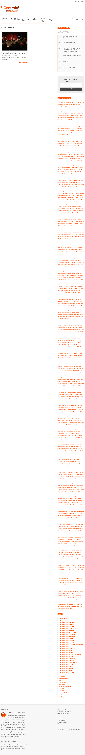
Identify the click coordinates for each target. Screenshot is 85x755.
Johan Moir (60, 327)
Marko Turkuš (62, 387)
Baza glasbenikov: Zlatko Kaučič (67, 672)
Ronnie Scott (67, 491)
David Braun (72, 206)
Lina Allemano (67, 364)
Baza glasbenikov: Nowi (65, 646)
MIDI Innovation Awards (68, 409)
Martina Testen (72, 390)
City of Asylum (65, 186)
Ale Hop (81, 113)
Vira (64, 578)
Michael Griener (73, 407)
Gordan (59, 277)
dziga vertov (69, 225)
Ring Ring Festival (70, 485)
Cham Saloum (76, 178)
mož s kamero (63, 424)
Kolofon (61, 680)
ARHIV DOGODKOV (63, 618)
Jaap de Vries (60, 310)
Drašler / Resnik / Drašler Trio (66, 221)
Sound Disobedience (66, 519)
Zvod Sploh (75, 595)
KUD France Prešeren (64, 355)
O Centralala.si (62, 684)
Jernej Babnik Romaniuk (72, 323)
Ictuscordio (70, 288)
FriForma (62, 258)
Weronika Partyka (76, 580)
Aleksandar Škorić (61, 115)
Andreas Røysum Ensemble (63, 132)
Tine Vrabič (68, 558)
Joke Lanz (69, 329)
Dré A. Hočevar (75, 223)
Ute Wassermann (69, 571)
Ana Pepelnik (72, 128)
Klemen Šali (72, 344)
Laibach (59, 359)
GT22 (82, 279)
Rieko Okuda (65, 485)
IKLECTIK (67, 292)
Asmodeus (67, 145)
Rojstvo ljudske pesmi (64, 489)
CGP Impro (67, 178)
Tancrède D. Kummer (65, 539)
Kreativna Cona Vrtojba (62, 351)
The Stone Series (65, 554)
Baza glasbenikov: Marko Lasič (67, 642)
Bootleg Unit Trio (64, 158)
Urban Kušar (63, 569)
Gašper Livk (60, 264)
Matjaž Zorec (80, 396)
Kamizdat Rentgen (75, 338)
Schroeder (77, 502)
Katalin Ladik (63, 340)
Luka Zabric (64, 372)
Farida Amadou (76, 240)
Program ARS (73, 470)
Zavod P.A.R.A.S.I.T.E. (61, 591)
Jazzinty (76, 318)
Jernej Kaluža (80, 323)
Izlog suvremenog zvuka (68, 307)
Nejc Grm (71, 431)
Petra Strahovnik (72, 459)
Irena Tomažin (78, 303)
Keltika (77, 340)
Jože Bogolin (70, 333)
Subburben (69, 530)
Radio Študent (76, 474)
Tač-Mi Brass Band (72, 541)
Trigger (78, 565)
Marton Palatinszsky (70, 392)
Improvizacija (77, 294)
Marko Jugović (65, 385)
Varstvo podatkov (63, 692)
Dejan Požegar (62, 210)
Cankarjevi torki (78, 171)
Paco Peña (63, 452)
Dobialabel (77, 214)
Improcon (67, 294)
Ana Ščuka (77, 128)
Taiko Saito (76, 537)
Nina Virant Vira (69, 439)
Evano (61, 240)
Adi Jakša (70, 108)
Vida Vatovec (72, 576)
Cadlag (59, 171)
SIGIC (72, 509)
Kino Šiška (63, 344)
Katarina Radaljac (69, 340)
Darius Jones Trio (76, 204)
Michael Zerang (79, 407)
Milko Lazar (65, 413)
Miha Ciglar (60, 411)
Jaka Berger (67, 310)
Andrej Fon (66, 134)
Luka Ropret (60, 372)
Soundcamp (60, 519)
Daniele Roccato (60, 201)
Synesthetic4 (71, 535)
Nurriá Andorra (60, 444)
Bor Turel (71, 160)
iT (71, 305)
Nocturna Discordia (77, 439)
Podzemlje (70, 465)
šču (65, 606)
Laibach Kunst (63, 359)
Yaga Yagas (78, 582)
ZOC (72, 593)
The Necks (62, 552)
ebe (77, 225)
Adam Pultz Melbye (65, 108)
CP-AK (59, 195)
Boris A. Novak (74, 158)
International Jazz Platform (77, 301)
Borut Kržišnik (76, 160)
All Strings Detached (73, 121)
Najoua (75, 429)
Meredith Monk (72, 403)
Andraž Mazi (63, 130)
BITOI (60, 156)
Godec (81, 273)
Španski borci (69, 604)
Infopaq (59, 299)
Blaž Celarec (64, 156)
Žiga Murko (63, 608)
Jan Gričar (62, 312)
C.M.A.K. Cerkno (80, 169)
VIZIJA (60, 694)
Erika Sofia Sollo (60, 236)
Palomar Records (68, 452)
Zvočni (60, 696)
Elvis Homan (67, 232)
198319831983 (70, 102)
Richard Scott (60, 485)
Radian (59, 474)
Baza (60, 620)
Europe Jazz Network (74, 238)
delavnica (67, 210)
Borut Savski (81, 160)
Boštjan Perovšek (74, 162)
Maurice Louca (63, 400)
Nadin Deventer (71, 429)
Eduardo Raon (78, 227)
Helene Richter (71, 284)
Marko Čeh (67, 387)
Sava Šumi (78, 500)
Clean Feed (75, 188)
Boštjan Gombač (61, 162)
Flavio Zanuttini (79, 247)
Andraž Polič (67, 130)
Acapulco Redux (60, 106)
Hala (72, 281)
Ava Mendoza (78, 145)
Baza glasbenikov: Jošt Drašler (67, 634)
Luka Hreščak (65, 370)
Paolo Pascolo (74, 452)
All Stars (67, 121)
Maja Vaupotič (68, 377)
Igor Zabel (64, 292)
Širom (82, 602)
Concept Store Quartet (68, 193)
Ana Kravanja (77, 126)
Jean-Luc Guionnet (77, 320)
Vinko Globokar (60, 578)
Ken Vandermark (71, 342)
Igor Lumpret (71, 290)
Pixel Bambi (78, 463)
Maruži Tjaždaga (77, 392)
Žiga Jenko (78, 606)
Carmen (69, 173)
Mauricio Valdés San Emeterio (72, 400)
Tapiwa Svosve (64, 541)
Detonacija (76, 210)
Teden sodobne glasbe (71, 543)
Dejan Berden (77, 208)
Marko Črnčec (72, 387)
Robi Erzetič (62, 487)
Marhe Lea (72, 381)
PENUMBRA (64, 457)
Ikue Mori (71, 292)
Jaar (63, 310)
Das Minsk (63, 206)
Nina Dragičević (79, 437)
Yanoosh (62, 584)
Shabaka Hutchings (73, 506)
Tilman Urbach (75, 556)
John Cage (69, 327)
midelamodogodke (61, 409)
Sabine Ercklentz (61, 496)
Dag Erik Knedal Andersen (62, 199)
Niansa (63, 435)
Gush (67, 281)
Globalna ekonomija (76, 273)
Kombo (82, 346)
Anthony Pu (78, 141)
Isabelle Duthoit (68, 305)
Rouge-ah (68, 493)
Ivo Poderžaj (60, 307)
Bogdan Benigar (73, 156)
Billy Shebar (73, 154)
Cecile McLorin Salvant (64, 175)
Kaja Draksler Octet (64, 338)
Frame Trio (70, 251)
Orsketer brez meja (68, 448)
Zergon (59, 593)
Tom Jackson (62, 563)
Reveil (61, 483)
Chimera (65, 180)
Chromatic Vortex (65, 184)
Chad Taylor (71, 178)
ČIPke (68, 602)
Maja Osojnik (62, 377)
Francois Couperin (69, 253)
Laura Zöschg (78, 359)
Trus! (65, 567)
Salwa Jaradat (62, 498)
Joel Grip (76, 325)
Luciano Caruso (76, 368)
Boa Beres (68, 156)
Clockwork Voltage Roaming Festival (64, 191)
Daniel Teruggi (71, 201)
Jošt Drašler (80, 331)
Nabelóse (62, 429)
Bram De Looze (65, 165)
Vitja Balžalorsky (75, 578)
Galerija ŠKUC (70, 260)
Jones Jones (78, 329)
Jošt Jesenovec (60, 333)
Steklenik (59, 526)
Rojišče (59, 489)
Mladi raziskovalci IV (75, 418)
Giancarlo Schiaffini (75, 266)
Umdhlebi (59, 569)
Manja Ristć (82, 377)
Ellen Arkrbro (62, 232)
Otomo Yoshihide (74, 450)
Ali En (83, 119)
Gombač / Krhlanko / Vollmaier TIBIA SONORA (66, 275)
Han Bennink (81, 281)
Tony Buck (67, 563)
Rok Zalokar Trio (81, 489)
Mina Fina (80, 413)
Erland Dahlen (66, 236)
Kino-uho (79, 342)
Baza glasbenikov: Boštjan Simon (67, 628)
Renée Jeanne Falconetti (79, 478)
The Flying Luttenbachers (64, 550)
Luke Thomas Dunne (76, 372)
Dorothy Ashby (77, 219)
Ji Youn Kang (70, 325)
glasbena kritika (66, 271)
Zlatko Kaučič (68, 593)
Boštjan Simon (81, 162)
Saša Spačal (82, 500)
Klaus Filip (67, 344)
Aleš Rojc (79, 117)
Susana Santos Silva (64, 532)
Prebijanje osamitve (64, 688)
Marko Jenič (60, 385)
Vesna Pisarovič (67, 576)
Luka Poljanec (75, 370)
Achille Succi (66, 106)
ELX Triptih (72, 232)
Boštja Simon (60, 165)
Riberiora (80, 483)
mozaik (59, 424)
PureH (65, 472)
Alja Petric (59, 121)
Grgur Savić (76, 279)
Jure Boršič (65, 336)
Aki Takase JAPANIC (66, 113)
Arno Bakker (77, 143)
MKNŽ (72, 416)
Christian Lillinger (65, 182)
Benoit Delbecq (60, 152)
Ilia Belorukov (75, 292)
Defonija (73, 208)
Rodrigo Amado (73, 487)
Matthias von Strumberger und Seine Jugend (72, 398)
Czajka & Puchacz (80, 197)
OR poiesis (63, 448)
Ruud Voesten (77, 493)
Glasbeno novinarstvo (63, 273)
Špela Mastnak (75, 604)
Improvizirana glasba (61, 297)
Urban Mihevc (69, 569)
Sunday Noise (77, 530)
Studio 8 (64, 528)
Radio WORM (70, 474)
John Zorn (65, 329)
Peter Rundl (80, 457)
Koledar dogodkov (63, 678)
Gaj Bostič (65, 260)
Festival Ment (73, 245)
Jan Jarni (70, 312)
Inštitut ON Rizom (67, 303)
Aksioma (72, 113)
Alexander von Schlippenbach (68, 117)
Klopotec (75, 344)
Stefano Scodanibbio (79, 524)
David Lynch (77, 206)
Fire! (72, 247)
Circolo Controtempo (76, 184)
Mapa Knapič (71, 379)
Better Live (72, 152)
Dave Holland (67, 206)
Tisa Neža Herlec (78, 558)
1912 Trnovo (66, 102)
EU (61, 238)
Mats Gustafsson (61, 398)
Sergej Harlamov (81, 504)
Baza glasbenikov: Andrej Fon (66, 624)
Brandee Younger (71, 165)
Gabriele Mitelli (60, 260)
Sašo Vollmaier (66, 502)
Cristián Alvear (70, 197)
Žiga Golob (69, 606)
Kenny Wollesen (64, 342)
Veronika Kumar (60, 576)
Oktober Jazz (60, 446)
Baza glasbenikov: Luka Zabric (67, 638)
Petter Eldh (78, 459)
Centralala (63, 178)
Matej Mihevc (77, 394)
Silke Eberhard (76, 509)
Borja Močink (60, 160)
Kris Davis (63, 353)
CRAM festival (67, 195)
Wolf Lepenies (65, 582)
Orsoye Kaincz (74, 448)
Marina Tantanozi (64, 383)
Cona (58, 193)
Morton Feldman (81, 422)
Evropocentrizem (70, 240)
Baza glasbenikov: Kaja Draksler (67, 636)
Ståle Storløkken (63, 530)
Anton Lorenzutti (63, 143)
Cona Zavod (62, 193)
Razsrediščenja (71, 476)
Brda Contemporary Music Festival (66, 167)
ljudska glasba (69, 366)
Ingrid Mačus (65, 299)
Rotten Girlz (64, 493)
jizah (73, 325)
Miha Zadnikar (70, 411)
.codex (62, 102)
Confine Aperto (75, 193)
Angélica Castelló (67, 139)
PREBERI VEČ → (23, 62)
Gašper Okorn (65, 264)
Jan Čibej (64, 314)
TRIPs (59, 567)
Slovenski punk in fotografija (67, 515)
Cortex (83, 193)
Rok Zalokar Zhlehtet (61, 491)
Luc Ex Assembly (69, 368)
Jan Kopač (74, 312)
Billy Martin (69, 154)
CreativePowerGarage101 (74, 195)
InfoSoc (61, 299)
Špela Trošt (80, 604)
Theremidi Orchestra (75, 552)
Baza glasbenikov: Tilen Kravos (67, 658)
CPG (61, 195)
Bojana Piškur (79, 156)
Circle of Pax (70, 184)
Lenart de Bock (71, 362)
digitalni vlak (71, 212)
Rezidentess (65, 483)
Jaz (80, 314)
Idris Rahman (81, 288)
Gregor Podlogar (71, 279)
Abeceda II (70, 104)
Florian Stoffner (60, 249)
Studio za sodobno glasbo (70, 528)
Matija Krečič (63, 396)
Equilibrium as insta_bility (69, 234)
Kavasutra (74, 340)
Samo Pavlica (73, 498)
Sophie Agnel (73, 517)
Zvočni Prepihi (76, 597)
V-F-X (73, 571)
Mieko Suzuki (75, 409)
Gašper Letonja (81, 262)
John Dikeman (74, 327)
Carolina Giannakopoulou (75, 173)
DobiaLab (73, 214)
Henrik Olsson (76, 284)
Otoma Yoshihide (68, 450)
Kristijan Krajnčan (74, 353)
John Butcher (64, 327)
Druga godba (81, 221)
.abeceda (59, 102)
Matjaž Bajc (75, 396)
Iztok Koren (75, 307)
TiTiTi (59, 561)
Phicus (70, 461)
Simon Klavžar (60, 511)
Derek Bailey (71, 210)
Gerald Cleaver (60, 266)
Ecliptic (59, 227)
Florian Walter (65, 249)
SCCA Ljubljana (72, 502)
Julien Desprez (80, 333)
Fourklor (66, 251)
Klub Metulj (70, 346)
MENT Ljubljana (67, 403)
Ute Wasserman (63, 571)
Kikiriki (76, 342)
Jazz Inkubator (72, 318)
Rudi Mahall (72, 493)
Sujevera (72, 530)
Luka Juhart (70, 370)
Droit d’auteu (76, 221)
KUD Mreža (80, 355)
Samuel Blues (64, 500)
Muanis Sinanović (71, 424)
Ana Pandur (67, 128)
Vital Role (70, 578)
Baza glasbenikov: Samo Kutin (67, 650)
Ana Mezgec (63, 128)
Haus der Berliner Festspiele (63, 284)
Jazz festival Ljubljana (64, 318)
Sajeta (76, 496)
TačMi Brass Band (79, 541)
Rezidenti (69, 483)
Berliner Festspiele (66, 152)
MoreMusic (75, 422)
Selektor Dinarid (70, 504)
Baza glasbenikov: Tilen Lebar (66, 660)
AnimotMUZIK (73, 139)
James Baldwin (78, 310)
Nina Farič (60, 439)
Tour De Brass (63, 565)
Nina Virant (64, 439)
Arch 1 (74, 143)
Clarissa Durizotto (61, 188)
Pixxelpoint (60, 465)
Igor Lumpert (66, 290)
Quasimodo (79, 472)
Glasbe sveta (69, 273)
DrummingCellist (68, 223)
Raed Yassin (81, 474)
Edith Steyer (73, 227)
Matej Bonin (72, 394)
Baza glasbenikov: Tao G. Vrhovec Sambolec (70, 654)
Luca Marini (64, 368)
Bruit (60, 169)
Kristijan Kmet (67, 353)
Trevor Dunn (75, 565)
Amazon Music (60, 126)
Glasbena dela (62, 676)
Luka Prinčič (80, 370)
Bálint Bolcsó (74, 169)
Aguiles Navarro (76, 108)
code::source (73, 191)
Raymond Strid (65, 476)
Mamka (78, 377)
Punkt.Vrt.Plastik (61, 472)
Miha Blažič (81, 409)
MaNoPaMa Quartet (61, 379)
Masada (63, 394)
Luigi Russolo (60, 370)
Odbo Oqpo (65, 444)
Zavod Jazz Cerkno (68, 589)
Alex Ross (76, 117)
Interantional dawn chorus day (66, 301)
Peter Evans (69, 457)
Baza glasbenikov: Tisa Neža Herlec (68, 662)
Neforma (68, 431)
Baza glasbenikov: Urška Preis (66, 666)
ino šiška (77, 299)
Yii (64, 584)
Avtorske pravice (67, 147)
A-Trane (75, 102)
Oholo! (75, 444)
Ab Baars (59, 104)
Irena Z (82, 303)
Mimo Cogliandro (75, 413)
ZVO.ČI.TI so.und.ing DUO (67, 595)
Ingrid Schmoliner (72, 299)
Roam (75, 485)
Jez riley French (60, 325)
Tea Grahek (60, 543)
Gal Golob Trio (62, 262)
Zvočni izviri (70, 597)
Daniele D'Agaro (81, 199)
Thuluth (59, 556)
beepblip (73, 150)
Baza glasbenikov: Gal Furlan (66, 630)
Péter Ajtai (75, 472)
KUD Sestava (60, 357)
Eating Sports (73, 225)
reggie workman (72, 478)
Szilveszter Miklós (77, 535)
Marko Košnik (77, 385)
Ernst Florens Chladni (80, 236)
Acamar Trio (79, 104)
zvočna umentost (64, 597)
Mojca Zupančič (65, 420)
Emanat (75, 232)
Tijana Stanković (64, 556)
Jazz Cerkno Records (76, 316)
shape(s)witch (79, 506)
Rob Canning (78, 485)
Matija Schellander (69, 396)
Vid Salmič (82, 576)
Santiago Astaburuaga (71, 500)
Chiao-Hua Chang (61, 180)
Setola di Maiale (60, 506)
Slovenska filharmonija (73, 513)
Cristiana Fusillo (64, 197)
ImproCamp (63, 294)
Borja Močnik (65, 160)
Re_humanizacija (75, 483)
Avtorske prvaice (73, 147)
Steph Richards (69, 526)
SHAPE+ (59, 509)
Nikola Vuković (67, 437)
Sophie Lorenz (79, 517)
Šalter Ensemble (77, 602)
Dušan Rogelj (64, 225)
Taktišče (79, 537)
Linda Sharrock (76, 364)
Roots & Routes (72, 491)
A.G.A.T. (78, 102)
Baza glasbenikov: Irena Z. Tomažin (68, 632)
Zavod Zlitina (81, 591)
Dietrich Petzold (66, 212)
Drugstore (59, 223)
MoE (61, 420)
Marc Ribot (63, 381)
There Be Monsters (68, 552)
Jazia (82, 314)
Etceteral (59, 238)
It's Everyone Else (75, 305)
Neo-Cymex (65, 433)
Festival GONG (68, 245)
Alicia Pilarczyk (78, 119)
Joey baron (80, 325)
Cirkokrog (82, 184)
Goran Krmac (81, 275)
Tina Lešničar (63, 558)
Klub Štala (79, 346)
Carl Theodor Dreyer (64, 173)
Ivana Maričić (81, 305)
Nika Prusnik (61, 437)
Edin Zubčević (68, 227)
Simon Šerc (71, 511)
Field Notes (80, 245)
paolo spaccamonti (80, 452)
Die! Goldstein (80, 210)
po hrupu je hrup (78, 465)
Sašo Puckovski (60, 502)
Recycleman (67, 478)
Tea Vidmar (64, 543)
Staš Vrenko (68, 524)
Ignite (59, 290)
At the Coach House (72, 145)
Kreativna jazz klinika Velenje (71, 351)
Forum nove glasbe (61, 251)
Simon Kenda (81, 509)
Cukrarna (75, 197)
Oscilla (79, 448)
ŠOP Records (64, 604)
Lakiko (67, 359)
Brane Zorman (77, 165)
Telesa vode (77, 543)
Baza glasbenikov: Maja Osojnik (67, 640)
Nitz (73, 439)
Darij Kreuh (71, 204)
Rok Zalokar (75, 489)
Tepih (81, 543)
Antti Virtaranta (69, 143)
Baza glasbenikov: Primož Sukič (67, 648)
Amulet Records (66, 126)
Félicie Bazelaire (79, 258)
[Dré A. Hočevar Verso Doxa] (71, 599)
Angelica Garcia (60, 139)
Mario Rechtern (70, 383)
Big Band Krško (63, 154)
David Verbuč (63, 208)
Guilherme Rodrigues (61, 281)
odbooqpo (69, 444)
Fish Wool (74, 247)
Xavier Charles (73, 582)
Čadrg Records (63, 602)
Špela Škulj (60, 606)
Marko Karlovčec (71, 385)
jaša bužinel (71, 320)
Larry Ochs (73, 359)
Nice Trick (67, 435)
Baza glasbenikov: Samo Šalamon (68, 652)
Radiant (62, 474)
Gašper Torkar (80, 264)
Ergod (83, 234)
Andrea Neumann (78, 130)
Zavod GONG (62, 589)
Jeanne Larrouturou (64, 323)
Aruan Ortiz (62, 145)
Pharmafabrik (60, 461)
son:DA (66, 517)
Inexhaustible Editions (77, 297)
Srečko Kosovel (78, 522)
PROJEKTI (61, 690)
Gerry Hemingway (66, 266)
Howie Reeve (71, 286)
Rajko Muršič (60, 476)
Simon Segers (65, 511)
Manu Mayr (67, 379)
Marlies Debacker (61, 390)
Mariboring (76, 381)
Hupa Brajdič (60, 288)
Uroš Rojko (74, 569)
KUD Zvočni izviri (65, 357)
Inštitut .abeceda (61, 303)
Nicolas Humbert (77, 435)
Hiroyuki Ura (67, 286)
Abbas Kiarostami (64, 104)
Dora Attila (73, 219)
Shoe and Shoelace (67, 509)
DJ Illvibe (70, 214)
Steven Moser (74, 526)
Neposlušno (70, 433)
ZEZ (61, 593)
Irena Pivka (73, 303)
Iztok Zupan (80, 307)
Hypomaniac (65, 288)
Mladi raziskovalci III (67, 418)
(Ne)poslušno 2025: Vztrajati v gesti (13, 53)
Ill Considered (81, 292)
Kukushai (71, 357)
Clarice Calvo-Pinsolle (78, 186)
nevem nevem (75, 433)
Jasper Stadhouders (76, 314)
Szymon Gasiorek (63, 537)
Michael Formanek (61, 407)
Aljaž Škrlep (64, 121)
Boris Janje (80, 158)
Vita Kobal (66, 578)
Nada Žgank (66, 429)
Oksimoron (80, 444)
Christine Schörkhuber (73, 182)
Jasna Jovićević (69, 314)
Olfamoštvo (68, 446)
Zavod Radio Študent (68, 591)
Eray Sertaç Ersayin (77, 234)
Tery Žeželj (74, 545)
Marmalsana (66, 390)
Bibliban (76, 152)
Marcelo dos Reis (77, 379)
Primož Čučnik (67, 470)
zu (73, 593)
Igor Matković (76, 290)
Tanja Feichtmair (72, 539)
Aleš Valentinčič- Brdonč (66, 119)
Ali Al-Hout (73, 119)
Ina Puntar (71, 297)
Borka (69, 160)
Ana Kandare (72, 126)
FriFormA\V (67, 258)
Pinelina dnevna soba (71, 463)
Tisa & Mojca (72, 558)
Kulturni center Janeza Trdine (78, 357)
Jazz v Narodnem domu (64, 320)
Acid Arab (70, 106)
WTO (69, 582)
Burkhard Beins (69, 169)
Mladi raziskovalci (76, 416)
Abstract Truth (74, 104)
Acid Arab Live (75, 106)
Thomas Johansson (78, 554)
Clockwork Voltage (80, 188)
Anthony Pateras (73, 141)
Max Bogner (81, 400)
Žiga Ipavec (73, 606)
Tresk (71, 565)
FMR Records (71, 249)
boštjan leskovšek (67, 162)
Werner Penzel (70, 580)
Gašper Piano (70, 264)
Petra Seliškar (66, 459)
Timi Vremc (80, 556)
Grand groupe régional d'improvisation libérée (68, 277)
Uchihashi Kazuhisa (76, 567)
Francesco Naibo (63, 253)
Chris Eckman (70, 180)
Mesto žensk (64, 405)
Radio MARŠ (66, 474)
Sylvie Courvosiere (65, 535)
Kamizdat (70, 338)
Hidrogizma (62, 286)
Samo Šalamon (79, 498)
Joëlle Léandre (71, 331)
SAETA (65, 496)
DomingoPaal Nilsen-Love (65, 219)
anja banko (78, 139)
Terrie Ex (70, 545)
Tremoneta (68, 565)
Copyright (80, 193)
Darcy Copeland (66, 204)
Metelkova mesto (79, 405)
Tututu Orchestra (69, 567)
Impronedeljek (72, 294)
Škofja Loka (60, 604)
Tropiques (62, 567)
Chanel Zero (81, 178)
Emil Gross (79, 232)
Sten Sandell (63, 526)
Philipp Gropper (74, 461)
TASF (68, 541)
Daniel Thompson (77, 201)
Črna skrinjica (71, 602)
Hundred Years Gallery (78, 286)
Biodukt (77, 154)
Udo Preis (82, 567)
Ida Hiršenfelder (75, 288)
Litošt (81, 364)
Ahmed (80, 108)
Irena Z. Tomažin (61, 305)
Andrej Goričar (71, 134)
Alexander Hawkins (76, 115)
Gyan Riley (69, 281)
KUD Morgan (75, 355)
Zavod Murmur (81, 589)
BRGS (74, 167)
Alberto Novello (77, 113)
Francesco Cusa (75, 251)
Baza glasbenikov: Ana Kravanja (67, 622)
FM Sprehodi (76, 249)
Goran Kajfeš (76, 275)
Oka (77, 444)
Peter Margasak (75, 457)
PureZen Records (69, 472)
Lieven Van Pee (61, 364)
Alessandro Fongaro (68, 115)
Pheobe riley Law (66, 461)
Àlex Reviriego (79, 599)
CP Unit (63, 195)
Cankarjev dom (63, 171)
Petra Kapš (62, 459)
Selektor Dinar (64, 504)
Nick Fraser (71, 435)
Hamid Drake (76, 281)
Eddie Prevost (63, 227)
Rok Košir (70, 489)
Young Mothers (68, 584)
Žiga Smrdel (71, 608)
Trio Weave (82, 565)
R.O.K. (82, 472)
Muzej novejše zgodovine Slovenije (74, 426)
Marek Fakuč (67, 381)
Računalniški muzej (78, 476)
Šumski (63, 606)
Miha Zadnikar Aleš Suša (77, 411)
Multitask (76, 424)
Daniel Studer (66, 201)
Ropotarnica (60, 493)
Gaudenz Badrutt (75, 262)
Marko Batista (81, 383)
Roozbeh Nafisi (78, 491)
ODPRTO (72, 444)
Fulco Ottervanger (72, 258)
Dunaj (60, 225)
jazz (58, 316)
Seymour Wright (66, 506)
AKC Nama (59, 113)
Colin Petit (82, 191)
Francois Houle (76, 253)
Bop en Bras (70, 158)
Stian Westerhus (80, 526)
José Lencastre (65, 331)
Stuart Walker (60, 528)
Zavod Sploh (75, 591)
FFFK (77, 245)
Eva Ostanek (65, 240)
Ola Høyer (64, 446)
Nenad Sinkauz (60, 433)
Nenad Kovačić (80, 431)
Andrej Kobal (77, 134)
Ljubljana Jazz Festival (62, 366)
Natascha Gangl (63, 431)
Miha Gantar (64, 411)
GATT (71, 262)
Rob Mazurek (67, 487)
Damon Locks (75, 199)
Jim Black (65, 325)
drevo (73, 221)
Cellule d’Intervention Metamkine (74, 175)
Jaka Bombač (72, 310)
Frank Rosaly (81, 253)
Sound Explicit (72, 519)
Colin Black (78, 191)
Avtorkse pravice (61, 147)
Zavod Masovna (75, 589)
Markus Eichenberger (79, 387)
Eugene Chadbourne (66, 238)
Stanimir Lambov (63, 524)
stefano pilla (73, 524)
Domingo (59, 219)
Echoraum (80, 225)
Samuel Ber (60, 500)
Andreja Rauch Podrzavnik (73, 132)
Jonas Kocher (73, 329)
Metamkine (74, 405)
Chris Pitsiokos (76, 180)
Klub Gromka (65, 346)
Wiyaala (61, 582)
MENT (62, 403)
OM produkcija (76, 446)
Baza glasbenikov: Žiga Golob (66, 668)
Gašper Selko (75, 264)
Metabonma (69, 405)
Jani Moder (66, 312)
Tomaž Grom (71, 561)
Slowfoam (74, 515)
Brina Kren (78, 167)
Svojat (78, 532)
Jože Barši (65, 333)
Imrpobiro (67, 297)
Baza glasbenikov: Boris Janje (66, 626)
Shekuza (62, 509)
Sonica (69, 517)
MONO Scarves (70, 422)
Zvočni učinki (63, 599)
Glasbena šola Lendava (73, 271)
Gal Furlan (75, 260)
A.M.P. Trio (82, 102)
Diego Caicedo (60, 212)
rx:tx (81, 493)
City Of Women (70, 186)
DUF (58, 225)
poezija (73, 465)
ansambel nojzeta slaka (65, 141)
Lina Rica (72, 364)
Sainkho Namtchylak (70, 496)
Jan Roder (78, 312)
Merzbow (77, 403)
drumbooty (63, 223)
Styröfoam (77, 528)
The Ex (59, 550)
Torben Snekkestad (77, 563)
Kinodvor (59, 344)
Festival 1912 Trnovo (61, 245)
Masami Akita (67, 394)
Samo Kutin (68, 498)
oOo (80, 446)
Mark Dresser (76, 383)
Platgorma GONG (65, 465)
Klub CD (60, 346)
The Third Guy (71, 554)
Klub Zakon (75, 346)
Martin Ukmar (63, 392)
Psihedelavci (78, 470)
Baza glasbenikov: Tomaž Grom (67, 664)
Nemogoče (76, 431)
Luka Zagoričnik (69, 372)
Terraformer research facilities (63, 545)
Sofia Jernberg (62, 517)
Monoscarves (64, 422)
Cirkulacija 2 (60, 186)
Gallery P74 (68, 262)
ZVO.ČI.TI (76, 593)
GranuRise (79, 277)
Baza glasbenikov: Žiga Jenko (66, 670)
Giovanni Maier (71, 269)
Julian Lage (75, 333)
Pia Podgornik (64, 463)
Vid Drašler (77, 576)
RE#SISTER (62, 478)
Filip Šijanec (68, 247)
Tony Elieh (71, 563)
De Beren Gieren (68, 208)
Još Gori (75, 331)
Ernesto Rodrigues (72, 236)
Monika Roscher (72, 420)
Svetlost (74, 532)
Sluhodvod (78, 515)
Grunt (80, 279)
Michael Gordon (67, 407)
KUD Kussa (70, 355)
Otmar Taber (63, 450)
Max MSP (59, 403)
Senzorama (75, 504)
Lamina (70, 359)
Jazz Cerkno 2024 (68, 316)
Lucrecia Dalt (81, 368)
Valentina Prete (77, 571)
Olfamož (72, 446)
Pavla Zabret (60, 457)
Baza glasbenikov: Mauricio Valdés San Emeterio (71, 644)
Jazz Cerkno (62, 316)
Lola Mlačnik (74, 366)
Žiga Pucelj (67, 608)
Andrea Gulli (72, 130)
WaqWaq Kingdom (64, 580)
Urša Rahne (78, 569)
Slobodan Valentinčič (64, 513)
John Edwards (79, 327)
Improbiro (59, 294)
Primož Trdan (62, 470)
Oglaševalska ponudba (65, 686)
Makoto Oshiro (73, 377)
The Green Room (72, 550)
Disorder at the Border (64, 214)
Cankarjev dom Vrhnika (71, 171)
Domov (61, 674)
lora (77, 366)
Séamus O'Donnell (70, 537)
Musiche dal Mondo (64, 426)
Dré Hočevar (80, 223)
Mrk (66, 424)
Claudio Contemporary (68, 188)
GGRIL (71, 266)
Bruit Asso (64, 169)
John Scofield (60, 329)
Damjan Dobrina (70, 199)
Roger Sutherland (79, 487)
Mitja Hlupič (68, 416)
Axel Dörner (79, 147)
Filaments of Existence (62, 247)
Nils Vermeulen (73, 437)
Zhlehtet (63, 593)
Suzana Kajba (70, 532)
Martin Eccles (77, 390)
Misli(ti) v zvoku (63, 682)
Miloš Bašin (69, 413)
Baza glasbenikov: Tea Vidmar (67, 656)
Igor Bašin (62, 290)
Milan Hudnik (60, 413)
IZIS (63, 307)
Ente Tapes (62, 234)
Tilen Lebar (69, 556)
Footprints (80, 249)
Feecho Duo (82, 240)
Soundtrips (77, 519)
